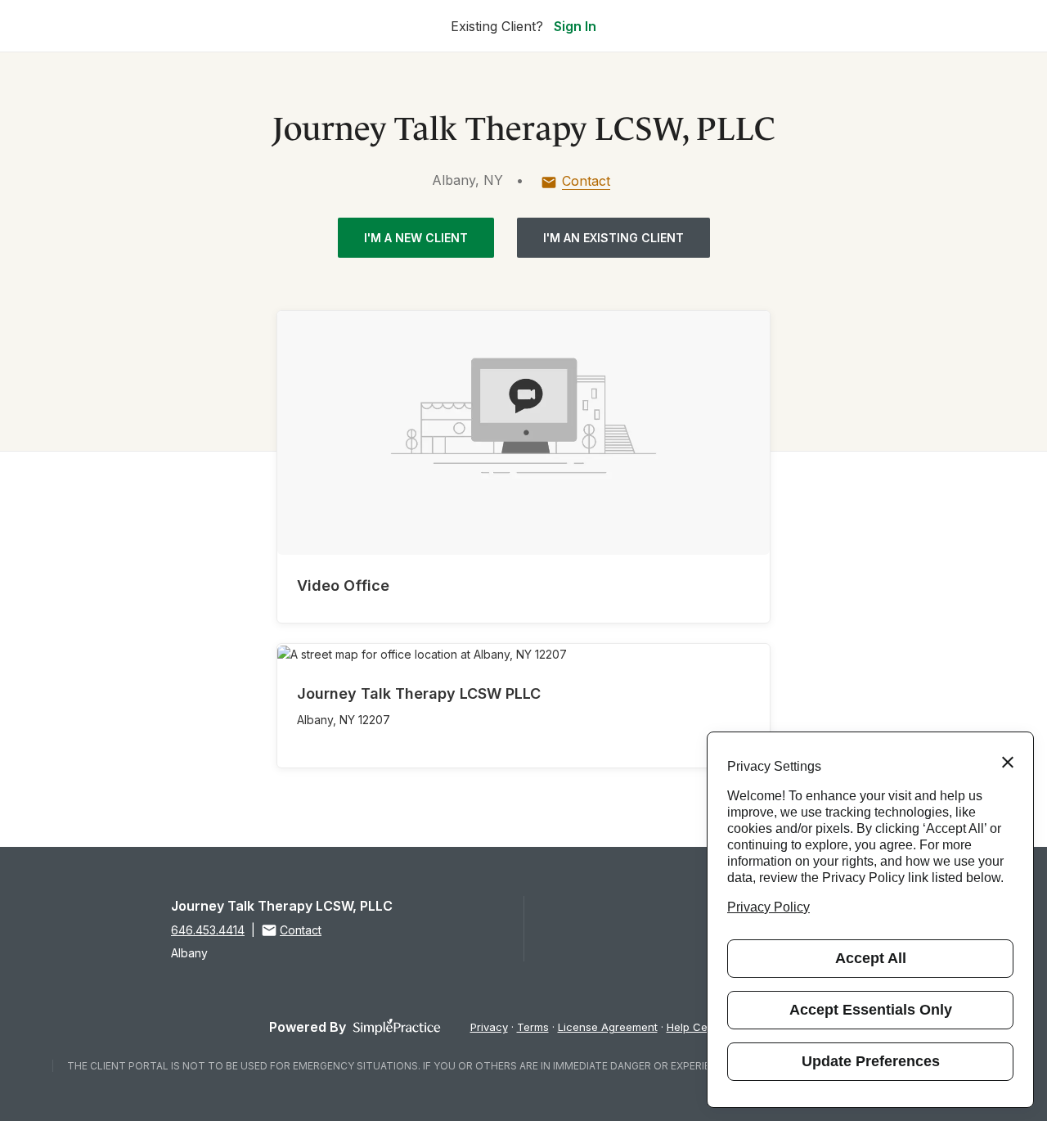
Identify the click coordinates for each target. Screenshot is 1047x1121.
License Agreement (608, 1026)
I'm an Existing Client (613, 238)
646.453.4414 (208, 930)
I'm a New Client (416, 238)
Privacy (489, 1026)
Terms (533, 1026)
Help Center (697, 1026)
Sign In (575, 26)
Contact (586, 181)
